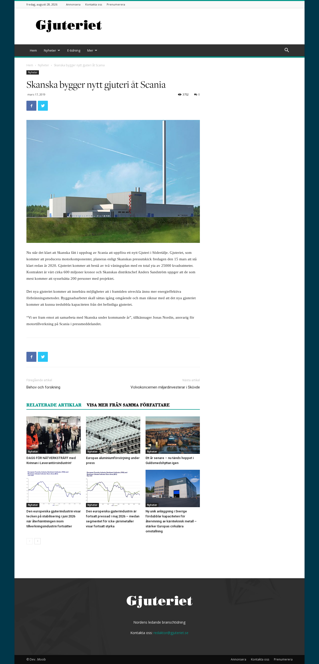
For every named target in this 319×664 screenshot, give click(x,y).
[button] (287, 50)
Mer (90, 50)
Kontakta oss (93, 4)
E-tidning (73, 50)
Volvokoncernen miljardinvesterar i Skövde (165, 387)
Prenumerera (116, 4)
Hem (33, 50)
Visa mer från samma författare (128, 405)
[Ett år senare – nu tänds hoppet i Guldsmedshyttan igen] (173, 435)
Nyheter (50, 50)
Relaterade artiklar (53, 405)
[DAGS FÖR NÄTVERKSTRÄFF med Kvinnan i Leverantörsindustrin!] (53, 435)
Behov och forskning (43, 387)
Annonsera (73, 4)
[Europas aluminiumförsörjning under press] (113, 435)
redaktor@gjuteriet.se (171, 632)
